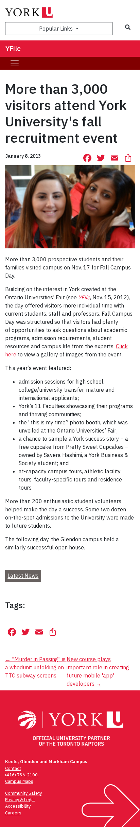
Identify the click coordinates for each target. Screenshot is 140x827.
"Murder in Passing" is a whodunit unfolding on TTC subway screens (35, 667)
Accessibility (18, 806)
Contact (13, 768)
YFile (13, 48)
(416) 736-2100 (21, 775)
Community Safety (23, 793)
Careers (13, 813)
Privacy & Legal (20, 800)
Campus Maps (19, 781)
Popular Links (56, 28)
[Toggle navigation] (14, 63)
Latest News (22, 576)
